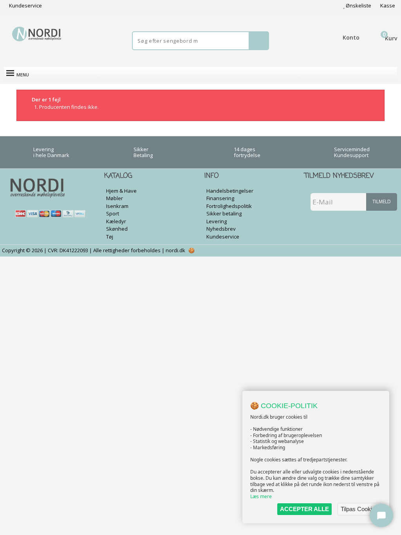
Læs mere (261, 496)
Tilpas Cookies (359, 509)
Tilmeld (381, 201)
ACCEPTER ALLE (304, 509)
